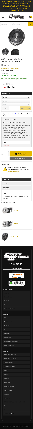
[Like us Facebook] (11, 264)
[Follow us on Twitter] (21, 264)
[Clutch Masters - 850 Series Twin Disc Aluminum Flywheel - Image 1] (5, 51)
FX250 (16, 210)
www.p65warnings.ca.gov (14, 171)
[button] (16, 24)
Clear (5, 108)
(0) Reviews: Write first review (10, 68)
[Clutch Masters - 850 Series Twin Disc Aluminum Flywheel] (16, 37)
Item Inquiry (6, 164)
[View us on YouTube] (17, 264)
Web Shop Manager (24, 426)
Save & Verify (25, 108)
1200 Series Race (15, 237)
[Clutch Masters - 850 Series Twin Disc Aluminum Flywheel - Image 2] (15, 51)
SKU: (2, 70)
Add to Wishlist (21, 158)
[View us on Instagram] (14, 264)
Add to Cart (22, 154)
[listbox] (16, 97)
